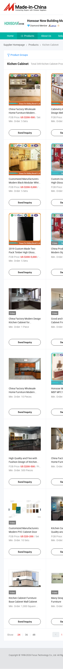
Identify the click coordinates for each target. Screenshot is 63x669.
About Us (46, 35)
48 (34, 634)
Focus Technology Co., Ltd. (44, 655)
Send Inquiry (25, 132)
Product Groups (19, 54)
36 (26, 634)
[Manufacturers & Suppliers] (26, 7)
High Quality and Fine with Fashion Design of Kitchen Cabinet (23, 461)
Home (10, 35)
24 (19, 634)
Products (29, 35)
